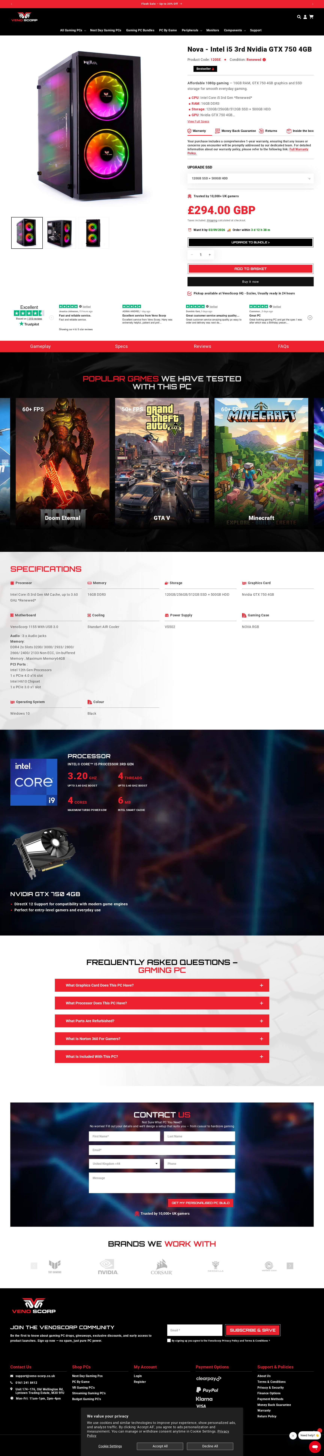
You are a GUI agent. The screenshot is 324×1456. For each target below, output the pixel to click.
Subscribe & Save (253, 1330)
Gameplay (40, 346)
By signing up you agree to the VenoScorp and (221, 1340)
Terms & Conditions (256, 1340)
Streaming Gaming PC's (89, 1393)
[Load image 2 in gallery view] (60, 233)
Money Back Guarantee (274, 1405)
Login (138, 1376)
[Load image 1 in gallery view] (27, 233)
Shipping (212, 220)
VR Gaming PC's (83, 1387)
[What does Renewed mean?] (264, 59)
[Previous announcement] (11, 4)
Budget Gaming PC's (86, 1399)
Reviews (202, 346)
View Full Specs (198, 121)
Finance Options (268, 1393)
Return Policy (266, 1416)
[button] (299, 17)
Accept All (160, 1446)
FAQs (283, 346)
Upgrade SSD (200, 167)
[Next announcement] (313, 4)
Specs (121, 346)
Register (140, 1382)
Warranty (264, 1410)
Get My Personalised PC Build (201, 1203)
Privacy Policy (230, 1340)
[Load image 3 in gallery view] (93, 233)
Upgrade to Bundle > (250, 242)
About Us (264, 1376)
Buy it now (250, 282)
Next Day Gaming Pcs (87, 1376)
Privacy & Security (270, 1387)
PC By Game (81, 1382)
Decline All (210, 1446)
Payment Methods (270, 1399)
